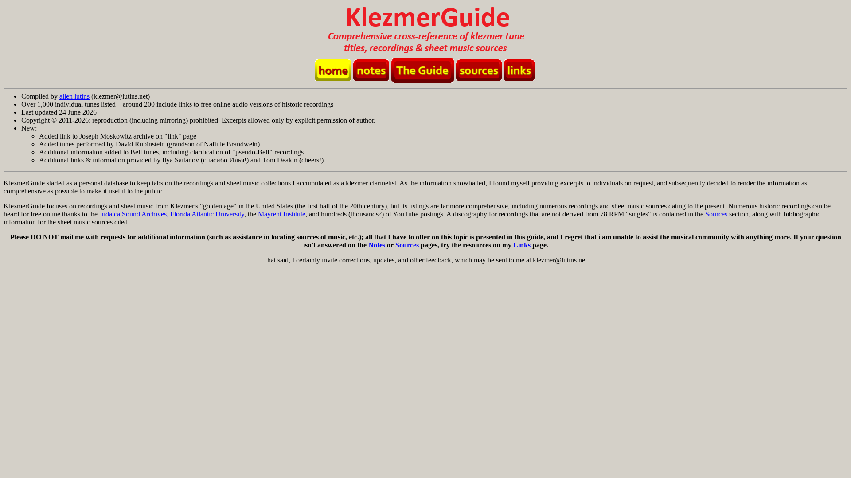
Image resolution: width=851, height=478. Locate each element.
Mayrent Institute (281, 214)
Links (522, 245)
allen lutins (74, 96)
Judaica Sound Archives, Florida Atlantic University (171, 214)
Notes (376, 245)
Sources (716, 214)
